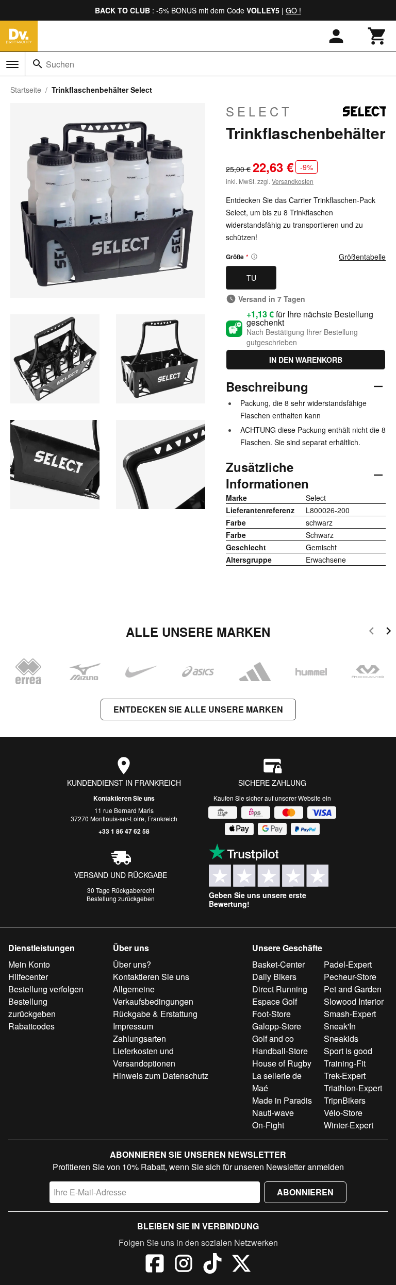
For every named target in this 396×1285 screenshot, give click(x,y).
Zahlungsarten (139, 1038)
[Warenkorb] (377, 36)
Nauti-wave (273, 1113)
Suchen (60, 64)
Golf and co (273, 1038)
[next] (388, 632)
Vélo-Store (343, 1113)
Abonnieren (305, 1192)
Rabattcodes (31, 1026)
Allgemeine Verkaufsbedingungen (153, 995)
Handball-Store (280, 1051)
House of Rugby (281, 1063)
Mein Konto (29, 964)
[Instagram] (183, 1265)
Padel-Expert (348, 964)
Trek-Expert (345, 1075)
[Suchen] (37, 64)
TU (251, 278)
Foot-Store (271, 1014)
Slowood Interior (354, 1001)
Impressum (133, 1026)
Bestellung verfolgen (46, 989)
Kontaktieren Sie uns (124, 798)
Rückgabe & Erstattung (155, 1014)
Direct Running (279, 989)
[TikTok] (212, 1265)
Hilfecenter (28, 977)
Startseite (25, 89)
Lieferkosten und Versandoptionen (144, 1057)
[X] (241, 1265)
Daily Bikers (274, 977)
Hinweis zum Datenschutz (160, 1075)
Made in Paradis (282, 1100)
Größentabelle (362, 256)
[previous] (371, 632)
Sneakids (341, 1038)
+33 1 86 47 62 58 (124, 831)
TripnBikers (345, 1100)
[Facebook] (154, 1265)
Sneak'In (340, 1026)
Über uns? (132, 964)
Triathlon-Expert (353, 1088)
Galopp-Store (276, 1026)
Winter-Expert (348, 1125)
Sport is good (348, 1051)
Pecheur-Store (350, 977)
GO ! (293, 10)
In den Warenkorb (305, 359)
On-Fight (268, 1125)
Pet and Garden (353, 989)
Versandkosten (293, 181)
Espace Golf (274, 1001)
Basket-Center (278, 964)
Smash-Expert (350, 1014)
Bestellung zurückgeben (121, 898)
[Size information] (254, 256)
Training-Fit (345, 1063)
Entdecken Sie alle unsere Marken (198, 709)
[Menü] (12, 64)
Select (259, 111)
